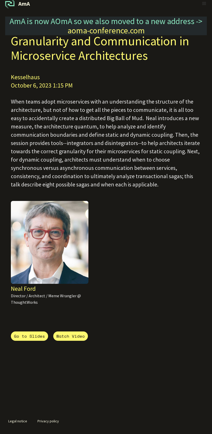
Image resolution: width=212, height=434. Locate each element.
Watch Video (70, 336)
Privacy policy (48, 421)
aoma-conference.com (106, 30)
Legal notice (17, 421)
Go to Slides (29, 336)
